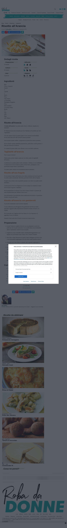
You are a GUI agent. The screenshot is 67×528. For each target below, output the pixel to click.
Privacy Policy (41, 281)
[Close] (56, 246)
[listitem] (33, 269)
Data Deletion (26, 281)
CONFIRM (20, 276)
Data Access (33, 281)
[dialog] (33, 264)
